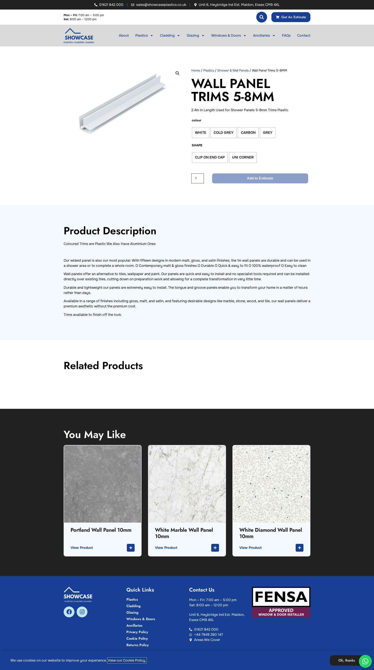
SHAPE (197, 145)
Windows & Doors (226, 35)
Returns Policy (137, 645)
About (124, 35)
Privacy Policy (137, 632)
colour (196, 120)
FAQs (286, 35)
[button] (177, 73)
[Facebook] (69, 611)
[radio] (200, 132)
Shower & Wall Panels (233, 70)
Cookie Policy (137, 638)
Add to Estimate (260, 178)
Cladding (167, 35)
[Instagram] (82, 611)
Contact (303, 35)
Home (195, 70)
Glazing (193, 35)
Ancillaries (261, 35)
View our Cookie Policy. (127, 660)
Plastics (141, 35)
